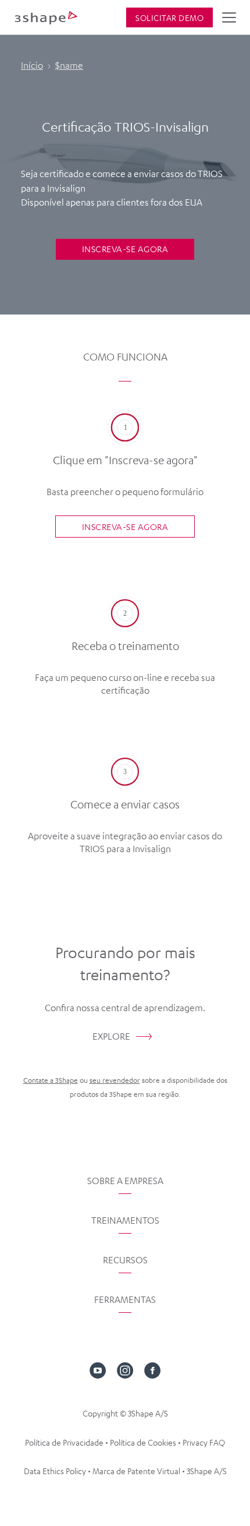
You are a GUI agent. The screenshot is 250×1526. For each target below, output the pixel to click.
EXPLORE (111, 1036)
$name (69, 65)
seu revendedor (115, 1080)
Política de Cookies (143, 1442)
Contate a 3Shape (50, 1080)
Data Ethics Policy (55, 1470)
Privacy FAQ (204, 1442)
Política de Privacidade (64, 1442)
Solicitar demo (169, 17)
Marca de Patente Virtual (136, 1470)
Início (32, 65)
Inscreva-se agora (125, 249)
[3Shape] (46, 17)
